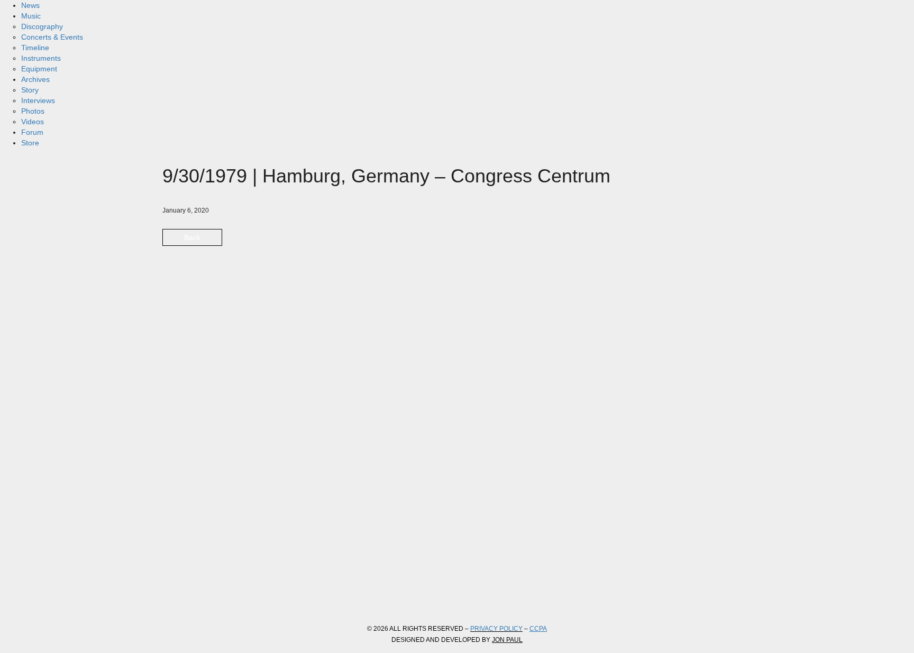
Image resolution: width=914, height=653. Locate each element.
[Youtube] (259, 595)
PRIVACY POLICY (496, 628)
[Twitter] (202, 595)
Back (192, 237)
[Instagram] (231, 595)
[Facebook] (174, 595)
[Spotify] (288, 595)
